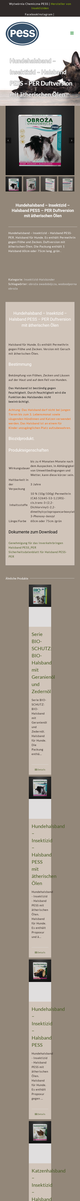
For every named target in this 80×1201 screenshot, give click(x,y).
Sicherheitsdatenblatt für (26, 552)
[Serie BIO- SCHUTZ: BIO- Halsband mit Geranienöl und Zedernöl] (40, 606)
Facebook (31, 14)
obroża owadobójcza (43, 284)
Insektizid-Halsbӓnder (39, 279)
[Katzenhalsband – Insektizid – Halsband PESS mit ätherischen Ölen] (40, 1142)
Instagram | (46, 14)
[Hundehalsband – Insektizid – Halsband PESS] (40, 980)
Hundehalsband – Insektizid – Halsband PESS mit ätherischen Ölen (48, 854)
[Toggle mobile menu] (72, 33)
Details (41, 769)
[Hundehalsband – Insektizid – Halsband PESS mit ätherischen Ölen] (40, 798)
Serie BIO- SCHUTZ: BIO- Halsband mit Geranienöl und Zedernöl (43, 662)
